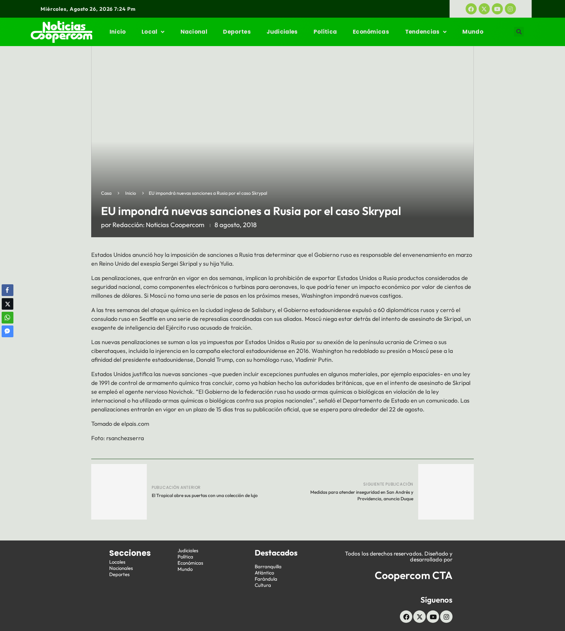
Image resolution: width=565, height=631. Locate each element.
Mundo (472, 32)
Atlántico (264, 573)
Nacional (193, 32)
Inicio (118, 32)
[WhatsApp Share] (7, 318)
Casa (106, 193)
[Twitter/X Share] (7, 304)
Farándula (266, 579)
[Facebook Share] (7, 290)
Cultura (263, 585)
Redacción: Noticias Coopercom (158, 225)
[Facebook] (471, 8)
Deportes (236, 32)
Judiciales (282, 32)
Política (325, 32)
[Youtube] (497, 8)
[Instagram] (510, 8)
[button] (519, 32)
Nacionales (121, 568)
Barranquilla (268, 566)
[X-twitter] (484, 8)
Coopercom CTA (414, 575)
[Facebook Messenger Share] (7, 331)
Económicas (371, 32)
